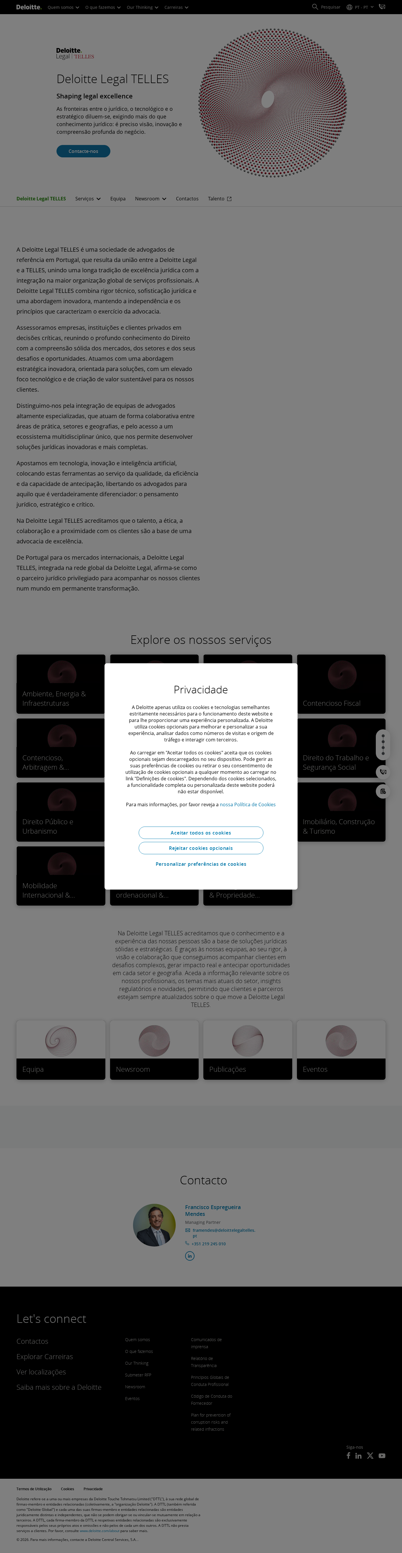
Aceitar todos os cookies (201, 833)
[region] (201, 776)
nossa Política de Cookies (248, 804)
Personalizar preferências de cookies (201, 864)
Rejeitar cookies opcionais (201, 848)
